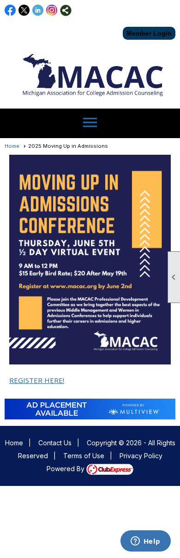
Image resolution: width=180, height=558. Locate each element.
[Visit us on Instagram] (52, 10)
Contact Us (55, 443)
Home (12, 146)
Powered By (66, 469)
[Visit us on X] (24, 10)
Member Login (149, 33)
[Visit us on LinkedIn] (38, 10)
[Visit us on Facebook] (10, 10)
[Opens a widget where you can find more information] (145, 541)
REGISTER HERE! (36, 380)
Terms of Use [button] (83, 456)
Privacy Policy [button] (141, 456)
